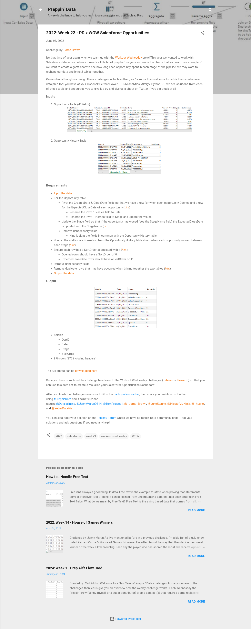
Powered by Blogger (128, 619)
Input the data (63, 193)
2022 (59, 436)
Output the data (64, 273)
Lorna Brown (72, 50)
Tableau (168, 380)
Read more (196, 510)
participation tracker (126, 394)
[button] (202, 33)
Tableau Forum (106, 418)
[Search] (210, 11)
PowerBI (182, 380)
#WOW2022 (85, 399)
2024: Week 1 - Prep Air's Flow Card (74, 568)
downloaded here (86, 371)
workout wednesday (114, 436)
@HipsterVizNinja (178, 403)
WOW (135, 436)
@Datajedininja (65, 403)
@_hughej (197, 403)
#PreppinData (62, 399)
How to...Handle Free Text (67, 477)
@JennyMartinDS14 (89, 403)
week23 (91, 436)
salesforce (74, 436)
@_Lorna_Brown (135, 403)
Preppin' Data (62, 9)
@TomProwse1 (113, 403)
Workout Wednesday (128, 57)
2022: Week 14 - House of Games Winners (79, 522)
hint (127, 207)
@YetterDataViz (62, 408)
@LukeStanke (157, 403)
